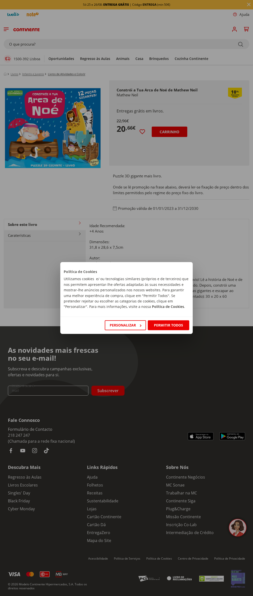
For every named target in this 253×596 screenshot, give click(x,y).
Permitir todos (168, 325)
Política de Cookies (168, 306)
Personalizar (123, 325)
